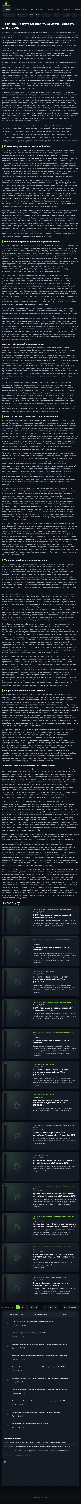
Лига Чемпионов (9, 15)
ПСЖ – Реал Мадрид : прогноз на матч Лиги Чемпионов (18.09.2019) (53, 916)
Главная (7, 9)
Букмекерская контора (22, 1455)
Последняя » (73, 1307)
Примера (66, 15)
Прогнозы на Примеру (41, 1277)
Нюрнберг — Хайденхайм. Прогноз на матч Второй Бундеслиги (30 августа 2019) (53, 1161)
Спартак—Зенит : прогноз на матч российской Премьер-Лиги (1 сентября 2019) (54, 1133)
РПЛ (37, 15)
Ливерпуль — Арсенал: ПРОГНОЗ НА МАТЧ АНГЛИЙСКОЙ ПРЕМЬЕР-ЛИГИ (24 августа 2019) (53, 1256)
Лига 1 (74, 15)
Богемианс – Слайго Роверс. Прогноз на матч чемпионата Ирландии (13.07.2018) (38, 1401)
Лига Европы (22, 15)
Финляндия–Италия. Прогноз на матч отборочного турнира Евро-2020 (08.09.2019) (50, 1102)
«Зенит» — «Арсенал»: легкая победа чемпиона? (28, 1333)
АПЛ (31, 15)
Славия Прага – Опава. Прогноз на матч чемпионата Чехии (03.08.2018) (36, 1412)
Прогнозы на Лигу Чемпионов (44, 909)
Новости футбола (52, 9)
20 (50, 1307)
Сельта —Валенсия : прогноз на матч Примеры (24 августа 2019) (50, 1284)
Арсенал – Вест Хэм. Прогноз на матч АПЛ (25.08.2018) (30, 1423)
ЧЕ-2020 (52, 971)
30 (55, 1307)
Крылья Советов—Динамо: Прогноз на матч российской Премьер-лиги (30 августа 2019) (54, 1194)
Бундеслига (46, 15)
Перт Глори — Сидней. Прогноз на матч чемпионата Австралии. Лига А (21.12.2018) (39, 1389)
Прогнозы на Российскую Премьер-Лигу (48, 940)
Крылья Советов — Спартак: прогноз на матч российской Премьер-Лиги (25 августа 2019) (54, 1225)
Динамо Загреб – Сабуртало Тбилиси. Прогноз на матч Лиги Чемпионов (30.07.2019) (40, 1378)
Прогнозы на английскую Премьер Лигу (47, 1247)
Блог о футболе (37, 9)
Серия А (56, 15)
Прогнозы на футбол (20, 9)
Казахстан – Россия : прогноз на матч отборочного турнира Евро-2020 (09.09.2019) (50, 979)
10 (45, 1307)
